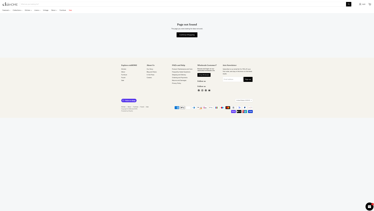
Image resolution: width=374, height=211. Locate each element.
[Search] (348, 4)
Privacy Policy (176, 83)
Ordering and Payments (179, 77)
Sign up (248, 79)
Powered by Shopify (127, 111)
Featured (5, 10)
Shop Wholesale (204, 75)
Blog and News (152, 72)
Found (123, 77)
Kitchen (28, 10)
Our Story (150, 69)
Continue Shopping (187, 35)
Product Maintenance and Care (182, 69)
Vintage (45, 10)
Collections (17, 10)
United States (243, 100)
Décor (53, 10)
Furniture (63, 10)
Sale (70, 10)
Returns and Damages (179, 80)
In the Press (150, 75)
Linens (36, 10)
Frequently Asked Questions (181, 72)
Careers (149, 77)
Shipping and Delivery (179, 75)
